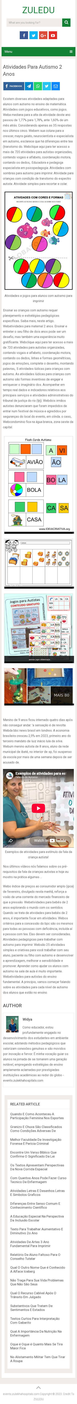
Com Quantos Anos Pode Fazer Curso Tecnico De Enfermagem (38, 1180)
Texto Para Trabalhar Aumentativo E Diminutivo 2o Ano (36, 1231)
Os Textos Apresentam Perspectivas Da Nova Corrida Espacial (37, 1167)
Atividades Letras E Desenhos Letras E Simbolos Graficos (37, 1193)
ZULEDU (38, 10)
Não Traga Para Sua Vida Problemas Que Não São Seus (37, 1282)
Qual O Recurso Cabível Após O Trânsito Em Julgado (33, 1295)
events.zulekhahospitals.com (21, 1394)
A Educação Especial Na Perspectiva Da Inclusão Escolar (37, 1218)
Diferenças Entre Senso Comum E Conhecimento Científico (35, 1205)
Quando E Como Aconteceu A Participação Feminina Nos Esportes (37, 1116)
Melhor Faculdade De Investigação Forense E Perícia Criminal (35, 1142)
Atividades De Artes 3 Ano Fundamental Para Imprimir (30, 1244)
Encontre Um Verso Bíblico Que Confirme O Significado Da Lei (33, 1154)
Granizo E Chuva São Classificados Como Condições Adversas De (36, 1129)
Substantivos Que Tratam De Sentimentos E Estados (31, 1308)
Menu (8, 52)
